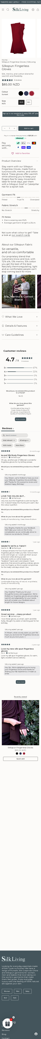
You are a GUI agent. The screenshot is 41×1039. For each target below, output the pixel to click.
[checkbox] (7, 445)
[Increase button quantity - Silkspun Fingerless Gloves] (14, 128)
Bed (5, 998)
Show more (20, 682)
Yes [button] (2, 469)
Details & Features (16, 325)
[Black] (17, 753)
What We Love (13, 316)
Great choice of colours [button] (28, 519)
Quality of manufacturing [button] (10, 583)
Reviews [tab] (8, 428)
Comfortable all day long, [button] (10, 581)
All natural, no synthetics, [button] (28, 581)
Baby (27, 991)
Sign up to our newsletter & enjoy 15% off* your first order (20, 114)
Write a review (20, 419)
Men (17, 991)
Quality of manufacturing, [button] (10, 519)
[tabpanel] (20, 559)
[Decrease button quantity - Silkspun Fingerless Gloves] (5, 128)
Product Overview (11, 161)
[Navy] (20, 753)
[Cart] (37, 9)
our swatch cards (21, 235)
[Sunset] (24, 753)
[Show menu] (3, 9)
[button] (20, 367)
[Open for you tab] (36, 1034)
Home (5, 60)
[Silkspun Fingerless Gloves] (20, 722)
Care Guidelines (14, 335)
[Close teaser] (13, 1017)
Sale (14, 998)
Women (7, 991)
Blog (4, 1034)
